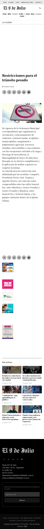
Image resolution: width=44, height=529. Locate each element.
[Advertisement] (22, 48)
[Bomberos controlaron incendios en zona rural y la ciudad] (11, 370)
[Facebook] (4, 92)
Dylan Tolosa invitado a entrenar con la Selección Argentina (11, 417)
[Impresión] (24, 92)
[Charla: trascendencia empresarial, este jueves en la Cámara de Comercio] (32, 409)
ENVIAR (22, 500)
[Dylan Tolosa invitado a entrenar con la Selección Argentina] (11, 409)
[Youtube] (22, 459)
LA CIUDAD (7, 22)
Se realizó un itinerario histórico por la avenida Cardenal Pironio (32, 378)
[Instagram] (9, 459)
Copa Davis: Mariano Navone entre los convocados (31, 397)
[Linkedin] (13, 459)
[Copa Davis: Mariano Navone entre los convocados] (32, 389)
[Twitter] (9, 92)
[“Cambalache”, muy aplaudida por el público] (11, 389)
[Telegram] (29, 92)
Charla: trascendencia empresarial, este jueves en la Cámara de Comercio (32, 418)
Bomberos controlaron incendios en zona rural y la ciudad (11, 378)
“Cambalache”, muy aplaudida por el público (10, 397)
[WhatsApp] (14, 92)
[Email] (19, 92)
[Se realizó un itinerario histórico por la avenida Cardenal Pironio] (32, 370)
